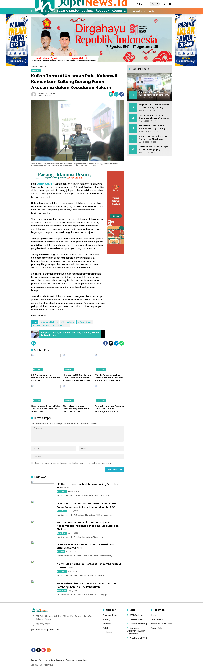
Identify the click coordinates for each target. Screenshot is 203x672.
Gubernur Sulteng (138, 623)
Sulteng (106, 619)
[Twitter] (111, 343)
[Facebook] (105, 343)
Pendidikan (36, 70)
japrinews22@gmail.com (47, 629)
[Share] (121, 94)
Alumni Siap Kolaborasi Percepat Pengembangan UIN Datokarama (76, 409)
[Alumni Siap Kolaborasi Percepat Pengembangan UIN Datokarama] (77, 394)
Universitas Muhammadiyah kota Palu (52, 325)
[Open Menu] (170, 4)
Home (153, 615)
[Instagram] (43, 650)
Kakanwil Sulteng (50, 322)
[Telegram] (116, 343)
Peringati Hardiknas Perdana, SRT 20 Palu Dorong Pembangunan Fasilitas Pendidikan (109, 409)
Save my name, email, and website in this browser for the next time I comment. (73, 463)
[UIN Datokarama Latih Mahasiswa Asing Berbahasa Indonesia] (46, 363)
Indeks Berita (157, 619)
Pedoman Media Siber (161, 623)
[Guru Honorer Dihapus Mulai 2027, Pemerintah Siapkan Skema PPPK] (46, 394)
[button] (157, 4)
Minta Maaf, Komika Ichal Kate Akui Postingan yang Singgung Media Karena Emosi (154, 127)
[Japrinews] (81, 4)
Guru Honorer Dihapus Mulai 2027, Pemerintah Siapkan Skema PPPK (45, 409)
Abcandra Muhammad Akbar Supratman (136, 631)
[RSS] (49, 650)
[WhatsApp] (121, 343)
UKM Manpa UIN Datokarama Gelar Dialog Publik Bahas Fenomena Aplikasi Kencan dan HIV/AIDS (77, 378)
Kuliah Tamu (68, 322)
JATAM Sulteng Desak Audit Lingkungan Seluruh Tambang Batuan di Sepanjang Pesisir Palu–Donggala (154, 116)
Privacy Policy (157, 628)
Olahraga (107, 632)
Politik (105, 628)
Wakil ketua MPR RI (138, 638)
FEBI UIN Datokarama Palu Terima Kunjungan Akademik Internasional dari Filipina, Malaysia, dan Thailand (109, 378)
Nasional (36, 400)
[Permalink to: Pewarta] (34, 94)
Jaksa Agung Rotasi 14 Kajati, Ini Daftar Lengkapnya (154, 148)
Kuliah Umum (86, 322)
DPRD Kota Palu (137, 619)
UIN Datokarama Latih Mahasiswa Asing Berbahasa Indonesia (45, 378)
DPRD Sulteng (136, 615)
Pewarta (41, 93)
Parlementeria (110, 615)
